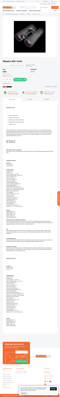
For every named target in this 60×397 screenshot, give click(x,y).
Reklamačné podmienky (20, 1)
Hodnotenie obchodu (6, 387)
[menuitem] (9, 11)
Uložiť (5, 86)
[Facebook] (45, 381)
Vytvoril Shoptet (45, 395)
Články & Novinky (6, 384)
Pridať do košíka (18, 79)
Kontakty (4, 385)
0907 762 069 (49, 378)
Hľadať (34, 7)
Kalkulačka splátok (8, 75)
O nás (4, 1)
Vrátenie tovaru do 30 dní (7, 380)
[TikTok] (45, 384)
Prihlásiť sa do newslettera (21, 361)
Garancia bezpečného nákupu (8, 382)
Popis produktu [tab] (12, 99)
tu (35, 390)
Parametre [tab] (30, 99)
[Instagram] (47, 381)
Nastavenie (23, 393)
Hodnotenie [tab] (47, 99)
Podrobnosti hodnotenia (20, 65)
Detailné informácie (6, 83)
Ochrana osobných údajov (7, 378)
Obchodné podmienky (10, 1)
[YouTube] (50, 381)
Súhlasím (53, 388)
